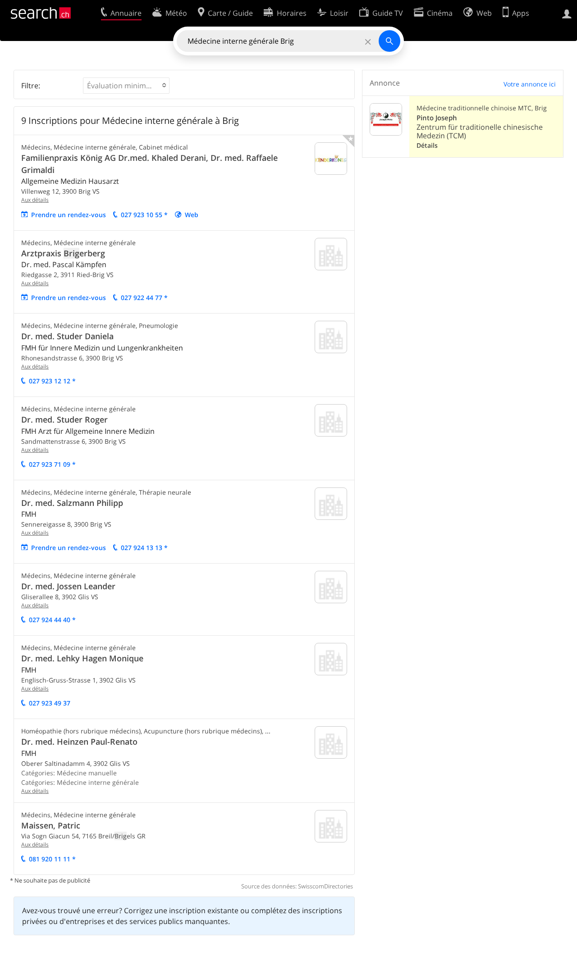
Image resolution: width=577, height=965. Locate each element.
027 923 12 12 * (52, 381)
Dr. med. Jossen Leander (68, 586)
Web (191, 214)
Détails (427, 145)
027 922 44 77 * (144, 297)
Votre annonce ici (530, 84)
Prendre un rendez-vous (68, 214)
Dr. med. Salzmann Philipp (72, 502)
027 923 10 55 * (144, 214)
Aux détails (35, 200)
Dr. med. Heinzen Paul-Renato (79, 741)
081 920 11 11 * (52, 859)
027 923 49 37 (49, 703)
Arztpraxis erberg (63, 253)
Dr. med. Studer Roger (64, 419)
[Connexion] (567, 13)
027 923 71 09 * (52, 464)
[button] (126, 85)
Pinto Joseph (437, 118)
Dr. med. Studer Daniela (67, 336)
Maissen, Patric (50, 825)
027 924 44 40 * (52, 619)
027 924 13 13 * (144, 547)
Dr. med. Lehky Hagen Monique (82, 658)
